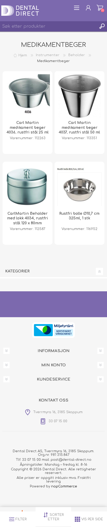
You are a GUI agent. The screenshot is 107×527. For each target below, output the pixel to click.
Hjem (22, 55)
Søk (102, 26)
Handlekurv (100, 7)
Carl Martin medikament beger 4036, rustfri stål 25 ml (27, 127)
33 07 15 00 (31, 460)
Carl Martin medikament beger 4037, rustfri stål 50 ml (79, 127)
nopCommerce (64, 486)
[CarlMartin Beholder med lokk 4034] (27, 186)
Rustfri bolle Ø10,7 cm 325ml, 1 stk (79, 216)
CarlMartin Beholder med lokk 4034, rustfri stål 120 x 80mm (27, 218)
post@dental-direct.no (71, 460)
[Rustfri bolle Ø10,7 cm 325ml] (79, 186)
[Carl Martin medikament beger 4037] (79, 96)
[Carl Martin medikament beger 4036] (27, 96)
